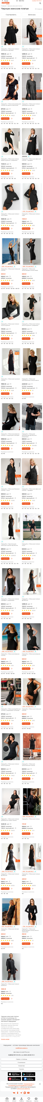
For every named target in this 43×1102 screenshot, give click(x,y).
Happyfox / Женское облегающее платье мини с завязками (30, 930)
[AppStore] (14, 1074)
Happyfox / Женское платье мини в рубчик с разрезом (31, 324)
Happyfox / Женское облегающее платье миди (30, 269)
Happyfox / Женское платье (31, 819)
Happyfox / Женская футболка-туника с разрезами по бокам (11, 709)
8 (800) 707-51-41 (36, 0)
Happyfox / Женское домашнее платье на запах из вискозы (11, 104)
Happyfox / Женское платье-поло (31, 544)
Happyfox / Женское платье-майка (31, 874)
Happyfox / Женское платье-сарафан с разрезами (10, 599)
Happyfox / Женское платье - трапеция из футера (10, 49)
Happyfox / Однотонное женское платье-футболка (9, 544)
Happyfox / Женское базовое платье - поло (10, 489)
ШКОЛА (24, 156)
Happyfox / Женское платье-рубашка (10, 984)
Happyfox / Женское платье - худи (31, 214)
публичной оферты (23, 1088)
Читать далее (5, 1039)
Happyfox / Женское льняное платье (10, 379)
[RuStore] (28, 1079)
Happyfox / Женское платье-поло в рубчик (10, 324)
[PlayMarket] (28, 1074)
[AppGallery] (14, 1079)
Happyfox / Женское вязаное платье (10, 654)
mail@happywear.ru (22, 1048)
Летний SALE (30, 211)
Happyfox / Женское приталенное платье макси (30, 379)
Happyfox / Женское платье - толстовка (10, 214)
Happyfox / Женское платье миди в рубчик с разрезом (10, 159)
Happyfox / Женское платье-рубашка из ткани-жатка (10, 819)
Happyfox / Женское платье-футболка (31, 599)
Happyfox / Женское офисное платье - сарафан (31, 159)
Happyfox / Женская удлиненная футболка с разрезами (29, 435)
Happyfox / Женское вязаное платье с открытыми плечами (10, 434)
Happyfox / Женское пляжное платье (10, 269)
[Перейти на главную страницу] (5, 3)
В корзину (5, 63)
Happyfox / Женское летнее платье (10, 929)
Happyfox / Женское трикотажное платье (28, 764)
